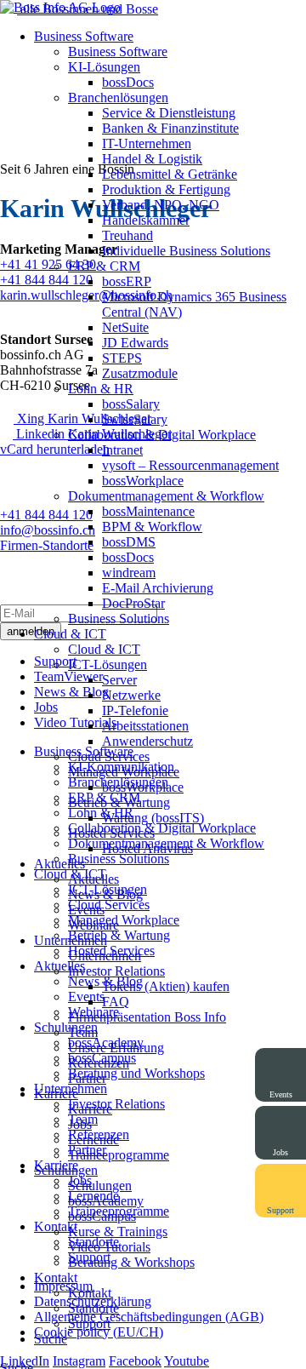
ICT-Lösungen (107, 664)
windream (129, 572)
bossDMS (129, 542)
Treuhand (127, 235)
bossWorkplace (143, 480)
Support (89, 1323)
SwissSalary (134, 419)
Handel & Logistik (152, 159)
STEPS (122, 358)
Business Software (83, 36)
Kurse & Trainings (117, 1231)
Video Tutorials (109, 1247)
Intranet (122, 450)
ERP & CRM (104, 266)
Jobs (80, 1124)
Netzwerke (131, 695)
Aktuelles (59, 863)
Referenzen (98, 1063)
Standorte (93, 1308)
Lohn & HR (100, 388)
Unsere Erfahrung (116, 1047)
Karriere (56, 1093)
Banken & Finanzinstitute (170, 128)
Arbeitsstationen (145, 726)
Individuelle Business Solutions (186, 250)
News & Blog (105, 894)
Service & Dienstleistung (168, 113)
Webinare (93, 925)
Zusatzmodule (140, 373)
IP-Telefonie (135, 710)
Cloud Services (109, 756)
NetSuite (125, 327)
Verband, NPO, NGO (160, 205)
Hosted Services (111, 833)
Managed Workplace (123, 772)
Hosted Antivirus (147, 848)
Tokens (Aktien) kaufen (166, 986)
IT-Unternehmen (146, 143)
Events (86, 909)
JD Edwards (135, 342)
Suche (50, 1339)
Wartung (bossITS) (153, 818)
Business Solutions (118, 618)
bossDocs (128, 82)
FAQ (115, 1001)
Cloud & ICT (70, 634)
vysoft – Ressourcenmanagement (190, 465)
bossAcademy (106, 1201)
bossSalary (131, 404)
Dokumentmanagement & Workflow (166, 496)
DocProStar (133, 603)
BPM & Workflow (152, 526)
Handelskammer (146, 220)
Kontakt (55, 1277)
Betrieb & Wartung (119, 802)
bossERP (126, 281)
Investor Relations (116, 971)
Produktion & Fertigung (166, 189)
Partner (87, 1078)
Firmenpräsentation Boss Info (147, 1017)
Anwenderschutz (147, 741)
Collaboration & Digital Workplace (162, 434)
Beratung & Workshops (131, 1262)
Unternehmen (70, 940)
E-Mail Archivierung (157, 588)
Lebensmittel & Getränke (169, 174)
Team (83, 1032)
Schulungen (66, 1170)
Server (119, 680)
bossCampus (102, 1216)
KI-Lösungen (104, 67)
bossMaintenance (148, 511)
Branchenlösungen (118, 97)
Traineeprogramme (118, 1155)
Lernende (93, 1139)
